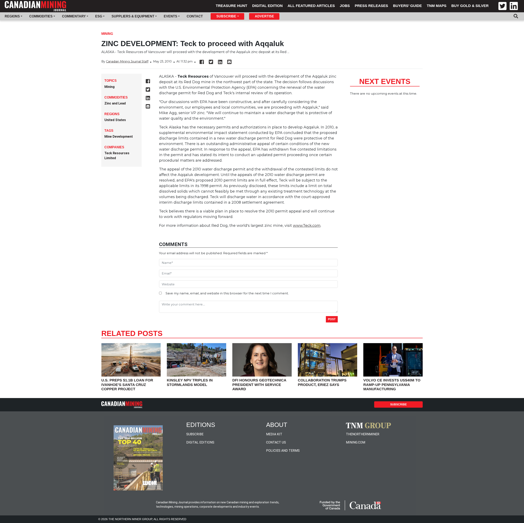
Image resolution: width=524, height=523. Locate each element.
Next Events (384, 81)
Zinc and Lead (115, 103)
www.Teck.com (307, 225)
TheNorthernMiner (362, 434)
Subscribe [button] (226, 16)
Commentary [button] (74, 16)
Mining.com (355, 442)
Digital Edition (267, 6)
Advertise (264, 16)
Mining (107, 33)
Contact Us (276, 442)
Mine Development (118, 136)
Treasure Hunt (231, 6)
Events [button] (170, 16)
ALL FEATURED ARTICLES (311, 6)
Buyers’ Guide (407, 6)
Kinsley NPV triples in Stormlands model (190, 382)
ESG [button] (98, 16)
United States (115, 120)
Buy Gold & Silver (470, 6)
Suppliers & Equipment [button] (133, 16)
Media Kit (274, 434)
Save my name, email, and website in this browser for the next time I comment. (227, 293)
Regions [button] (12, 16)
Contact (195, 16)
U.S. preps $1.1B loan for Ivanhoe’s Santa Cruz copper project (127, 384)
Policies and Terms (283, 451)
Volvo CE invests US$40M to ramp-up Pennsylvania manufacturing (391, 384)
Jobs (345, 6)
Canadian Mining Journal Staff (127, 61)
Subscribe (398, 404)
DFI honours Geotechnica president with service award (259, 384)
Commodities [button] (41, 16)
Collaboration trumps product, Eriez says (322, 382)
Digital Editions (200, 442)
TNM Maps (436, 6)
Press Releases (371, 6)
